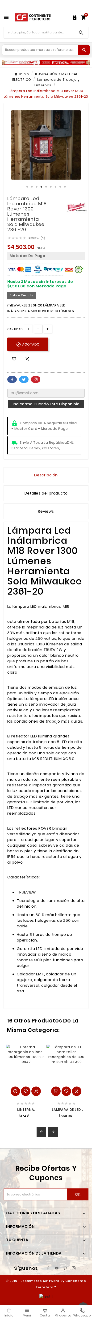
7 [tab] (55, 187)
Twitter (24, 379)
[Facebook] (48, 1268)
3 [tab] (36, 187)
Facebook (12, 379)
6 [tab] (50, 187)
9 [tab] (65, 187)
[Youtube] (56, 1268)
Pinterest (35, 379)
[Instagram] (73, 1268)
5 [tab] (46, 187)
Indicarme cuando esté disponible (46, 404)
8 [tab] (60, 187)
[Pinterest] (65, 1268)
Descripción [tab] (46, 475)
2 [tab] (31, 187)
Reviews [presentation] (46, 511)
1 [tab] (27, 187)
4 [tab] (41, 187)
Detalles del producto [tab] (46, 493)
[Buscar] (84, 50)
